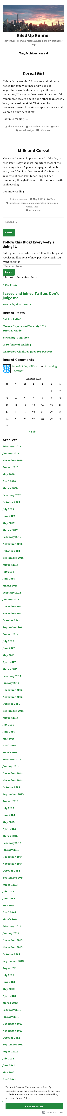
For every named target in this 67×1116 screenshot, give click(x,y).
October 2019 (11, 502)
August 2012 (10, 1051)
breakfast (14, 203)
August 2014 (10, 885)
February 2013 (12, 1010)
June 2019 (9, 516)
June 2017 (9, 648)
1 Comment (45, 130)
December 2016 (12, 690)
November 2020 (12, 460)
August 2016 (10, 718)
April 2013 (9, 996)
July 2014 (8, 891)
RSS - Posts (10, 285)
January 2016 (11, 766)
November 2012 (12, 1031)
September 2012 (13, 1044)
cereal (22, 130)
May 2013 (8, 989)
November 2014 (12, 864)
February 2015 (12, 843)
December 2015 (12, 773)
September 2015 (13, 794)
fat (29, 203)
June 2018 (9, 578)
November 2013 (12, 947)
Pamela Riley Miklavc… (26, 366)
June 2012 (9, 1065)
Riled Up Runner (33, 35)
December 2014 (12, 857)
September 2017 (13, 627)
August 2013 (10, 968)
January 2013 (11, 1017)
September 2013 (13, 961)
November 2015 (12, 780)
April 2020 (9, 481)
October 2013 (11, 954)
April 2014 (9, 912)
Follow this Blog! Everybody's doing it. (28, 244)
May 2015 (8, 822)
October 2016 (11, 704)
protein (42, 203)
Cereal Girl (33, 73)
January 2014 (11, 933)
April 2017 (9, 662)
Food (56, 126)
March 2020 (10, 488)
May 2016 (8, 739)
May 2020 (8, 474)
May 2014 (8, 905)
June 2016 (9, 732)
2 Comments (35, 210)
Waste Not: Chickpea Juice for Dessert (27, 351)
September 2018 (13, 558)
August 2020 (10, 467)
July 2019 (8, 509)
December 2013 (12, 940)
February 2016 (12, 759)
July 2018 (8, 572)
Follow (8, 272)
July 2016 (8, 725)
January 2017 (11, 683)
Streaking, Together (16, 337)
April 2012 (9, 1079)
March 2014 (10, 919)
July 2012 (8, 1058)
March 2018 (10, 585)
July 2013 (8, 975)
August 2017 (10, 634)
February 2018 (12, 593)
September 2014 (13, 878)
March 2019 (10, 530)
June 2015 (9, 815)
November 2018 (12, 544)
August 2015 (10, 801)
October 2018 (11, 551)
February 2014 (12, 926)
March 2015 (10, 836)
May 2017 (8, 655)
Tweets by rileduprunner (18, 304)
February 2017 (12, 676)
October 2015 (11, 787)
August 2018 (10, 565)
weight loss (32, 206)
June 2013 (9, 982)
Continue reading (14, 119)
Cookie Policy (23, 1098)
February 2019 (12, 537)
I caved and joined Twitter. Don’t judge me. (31, 295)
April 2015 (9, 829)
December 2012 (12, 1024)
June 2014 (9, 898)
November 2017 (12, 613)
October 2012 (11, 1038)
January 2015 (11, 850)
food (34, 203)
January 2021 (11, 453)
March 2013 (10, 1003)
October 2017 (11, 620)
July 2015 (8, 808)
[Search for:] (33, 222)
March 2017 (10, 669)
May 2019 (8, 523)
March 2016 (10, 752)
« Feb (32, 431)
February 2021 (12, 446)
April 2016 (9, 745)
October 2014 (11, 871)
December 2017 (12, 606)
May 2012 (8, 1072)
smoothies (52, 203)
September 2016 (13, 711)
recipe (30, 130)
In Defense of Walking (17, 344)
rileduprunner (15, 126)
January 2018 (11, 599)
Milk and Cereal (33, 150)
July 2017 (8, 641)
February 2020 (12, 495)
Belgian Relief (11, 319)
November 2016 (12, 697)
